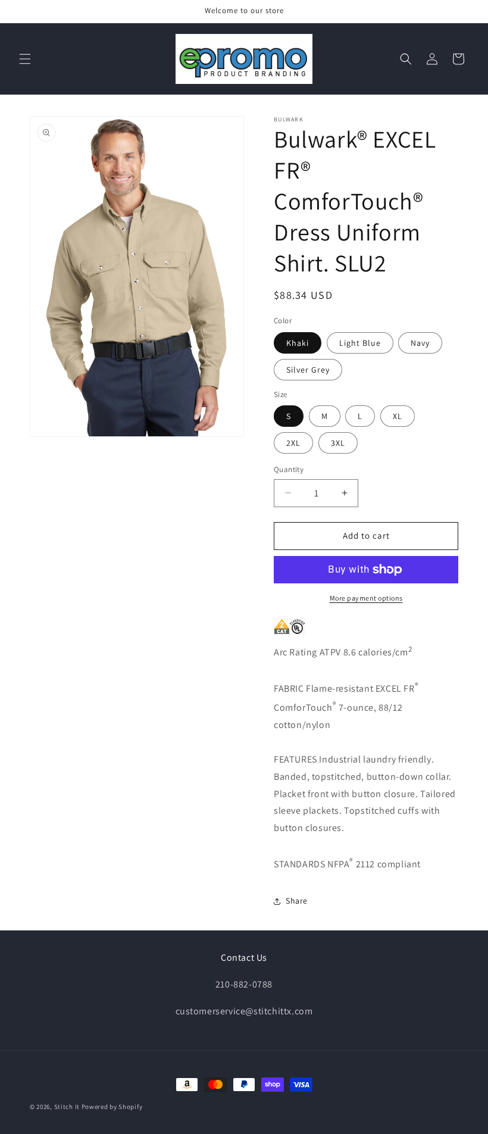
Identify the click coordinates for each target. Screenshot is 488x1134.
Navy (420, 343)
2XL (293, 443)
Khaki (297, 343)
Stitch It (67, 1106)
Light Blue (360, 343)
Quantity (289, 469)
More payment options (366, 597)
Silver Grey (308, 369)
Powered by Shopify (112, 1106)
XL (397, 416)
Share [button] (297, 900)
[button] (25, 59)
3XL (338, 443)
